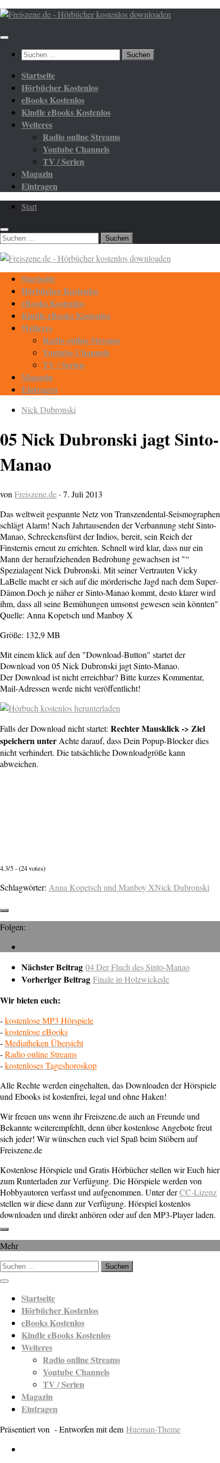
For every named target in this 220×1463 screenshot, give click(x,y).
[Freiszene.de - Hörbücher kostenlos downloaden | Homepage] (85, 14)
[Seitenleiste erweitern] (4, 910)
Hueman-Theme (153, 1429)
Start (29, 206)
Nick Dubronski (48, 409)
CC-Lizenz (198, 1192)
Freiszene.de (35, 494)
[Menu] (4, 37)
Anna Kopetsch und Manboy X (102, 887)
